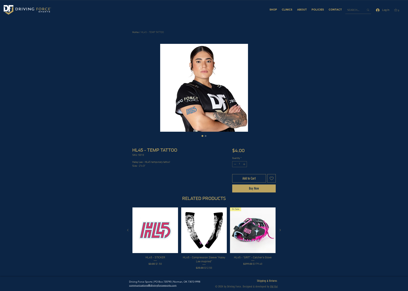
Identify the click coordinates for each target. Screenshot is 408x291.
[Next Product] (280, 230)
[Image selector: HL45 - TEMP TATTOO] (202, 135)
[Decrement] (235, 164)
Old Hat (274, 286)
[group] (204, 238)
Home (135, 32)
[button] (397, 9)
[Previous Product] (128, 230)
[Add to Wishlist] (271, 178)
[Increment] (244, 164)
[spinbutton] (239, 164)
